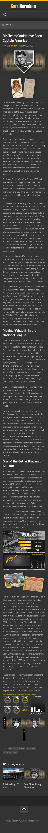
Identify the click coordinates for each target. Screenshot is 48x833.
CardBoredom (11, 45)
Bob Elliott (31, 748)
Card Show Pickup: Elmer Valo (33, 786)
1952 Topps (10, 25)
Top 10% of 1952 (10, 752)
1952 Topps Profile (16, 748)
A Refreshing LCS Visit (11, 786)
